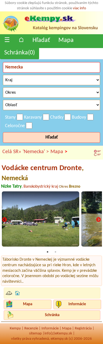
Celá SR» (11, 151)
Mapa (66, 40)
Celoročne (15, 125)
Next (98, 220)
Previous (4, 220)
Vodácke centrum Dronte (43, 173)
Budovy (79, 117)
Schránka (52, 315)
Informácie (77, 304)
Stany (10, 117)
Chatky (56, 117)
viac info (79, 8)
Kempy (15, 328)
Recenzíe (31, 328)
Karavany (33, 117)
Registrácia (83, 328)
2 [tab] (55, 252)
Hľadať (41, 40)
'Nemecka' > (36, 151)
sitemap (35, 334)
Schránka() (19, 53)
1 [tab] (47, 252)
